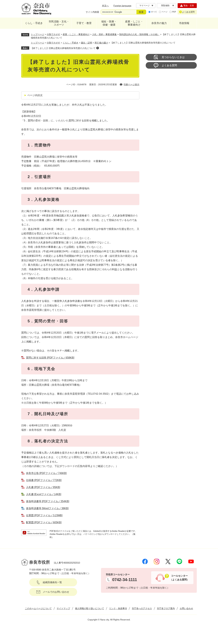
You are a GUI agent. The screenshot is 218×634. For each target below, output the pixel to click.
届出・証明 (86, 42)
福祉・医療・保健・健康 (109, 23)
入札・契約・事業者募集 (104, 34)
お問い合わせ (186, 608)
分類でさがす (53, 34)
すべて (154, 12)
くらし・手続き (34, 23)
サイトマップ (63, 608)
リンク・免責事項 (118, 608)
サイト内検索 (92, 12)
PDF (174, 12)
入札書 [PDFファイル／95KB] (43, 487)
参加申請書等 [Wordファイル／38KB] (47, 508)
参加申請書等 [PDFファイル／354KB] (47, 501)
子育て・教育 (84, 23)
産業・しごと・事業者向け (134, 23)
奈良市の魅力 (159, 23)
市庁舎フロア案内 (166, 608)
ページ (164, 12)
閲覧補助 (165, 5)
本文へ (105, 5)
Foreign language (122, 5)
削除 (97, 48)
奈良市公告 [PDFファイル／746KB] (46, 473)
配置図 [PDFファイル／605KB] (43, 522)
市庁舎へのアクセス (142, 608)
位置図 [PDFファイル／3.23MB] (44, 515)
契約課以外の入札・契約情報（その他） (139, 34)
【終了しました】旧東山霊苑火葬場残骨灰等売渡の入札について (63, 48)
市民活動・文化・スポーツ (59, 23)
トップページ (37, 34)
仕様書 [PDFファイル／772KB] (43, 480)
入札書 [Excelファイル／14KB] (43, 494)
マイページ (144, 5)
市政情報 (184, 23)
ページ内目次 (35, 95)
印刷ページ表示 (131, 84)
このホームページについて (38, 608)
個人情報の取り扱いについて (89, 608)
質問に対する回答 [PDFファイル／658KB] (50, 357)
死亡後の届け (101, 42)
